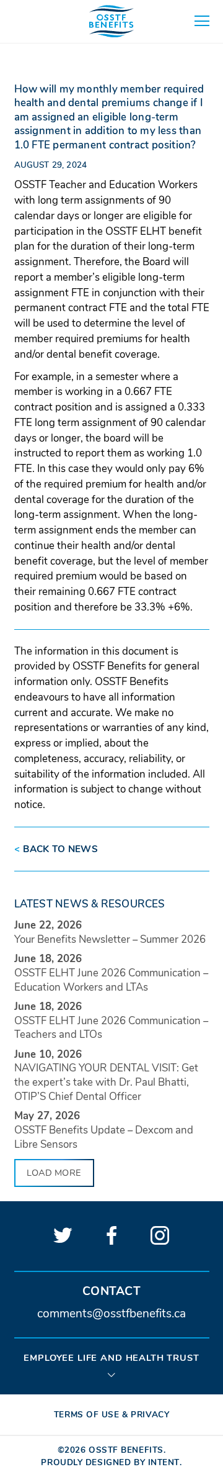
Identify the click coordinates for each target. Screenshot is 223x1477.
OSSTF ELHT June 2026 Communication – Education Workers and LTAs (111, 980)
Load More (54, 1172)
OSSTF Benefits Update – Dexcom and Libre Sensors (103, 1137)
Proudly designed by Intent (110, 1462)
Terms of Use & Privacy (111, 1414)
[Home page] (111, 21)
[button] (202, 21)
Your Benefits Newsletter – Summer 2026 (110, 939)
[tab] (111, 1365)
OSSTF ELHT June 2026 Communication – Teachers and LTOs (111, 1028)
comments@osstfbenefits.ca (111, 1314)
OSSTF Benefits (126, 1450)
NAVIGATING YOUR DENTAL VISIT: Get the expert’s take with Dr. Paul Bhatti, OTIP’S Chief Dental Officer (106, 1082)
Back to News (56, 849)
